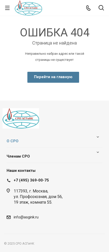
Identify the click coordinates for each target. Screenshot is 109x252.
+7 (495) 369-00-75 (31, 180)
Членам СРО (18, 156)
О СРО (13, 141)
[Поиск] (101, 8)
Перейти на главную (53, 77)
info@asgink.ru (26, 217)
